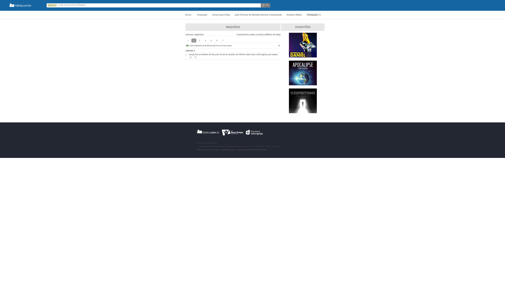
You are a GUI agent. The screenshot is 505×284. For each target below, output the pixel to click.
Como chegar (214, 150)
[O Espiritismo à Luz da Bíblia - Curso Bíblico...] (303, 112)
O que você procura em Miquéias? (72, 5)
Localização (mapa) (228, 150)
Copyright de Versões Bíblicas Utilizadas (252, 150)
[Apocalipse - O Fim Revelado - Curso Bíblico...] (303, 84)
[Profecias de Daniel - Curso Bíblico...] (303, 56)
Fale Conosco (202, 150)
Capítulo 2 (190, 51)
